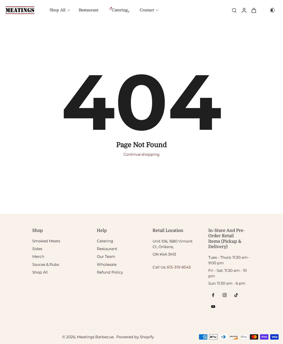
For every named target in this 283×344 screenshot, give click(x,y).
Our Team (106, 256)
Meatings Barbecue (95, 336)
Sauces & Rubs (45, 264)
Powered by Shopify (135, 336)
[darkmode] (271, 10)
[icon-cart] (253, 10)
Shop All (57, 10)
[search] (234, 10)
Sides (37, 249)
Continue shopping (141, 154)
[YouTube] (213, 306)
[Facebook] (213, 295)
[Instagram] (224, 295)
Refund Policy (110, 272)
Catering (105, 241)
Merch (38, 256)
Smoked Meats (46, 241)
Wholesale (107, 264)
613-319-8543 (179, 267)
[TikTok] (236, 295)
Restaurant (88, 10)
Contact (147, 10)
